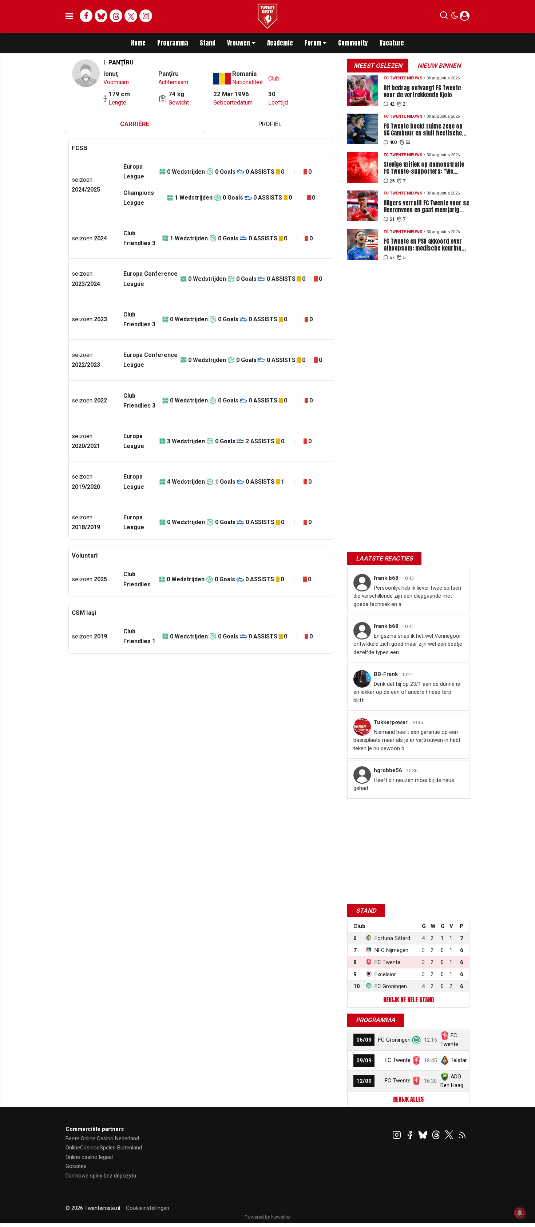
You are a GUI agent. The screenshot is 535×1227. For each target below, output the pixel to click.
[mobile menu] (69, 16)
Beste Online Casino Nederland (102, 1138)
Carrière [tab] (135, 123)
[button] (443, 17)
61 (392, 219)
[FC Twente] (416, 1060)
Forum (313, 43)
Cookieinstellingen (147, 1208)
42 (392, 104)
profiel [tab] (270, 123)
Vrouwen (238, 43)
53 (408, 142)
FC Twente (398, 1060)
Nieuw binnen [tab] (439, 65)
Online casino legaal (89, 1157)
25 (392, 181)
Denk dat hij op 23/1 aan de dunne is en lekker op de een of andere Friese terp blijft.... (406, 692)
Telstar (459, 1060)
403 (393, 142)
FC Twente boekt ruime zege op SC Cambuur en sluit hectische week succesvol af (423, 130)
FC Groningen (394, 1040)
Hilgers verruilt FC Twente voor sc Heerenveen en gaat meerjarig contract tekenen (426, 206)
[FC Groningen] (416, 1040)
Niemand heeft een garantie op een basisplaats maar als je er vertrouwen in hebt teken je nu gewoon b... (406, 740)
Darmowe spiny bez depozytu (101, 1175)
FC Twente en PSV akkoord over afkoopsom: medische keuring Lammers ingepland (423, 245)
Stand (207, 43)
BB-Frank (386, 674)
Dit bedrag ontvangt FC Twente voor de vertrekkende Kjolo (422, 91)
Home (138, 43)
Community (353, 43)
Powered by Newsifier (268, 1217)
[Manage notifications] (520, 1213)
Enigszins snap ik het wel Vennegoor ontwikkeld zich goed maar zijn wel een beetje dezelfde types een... (407, 644)
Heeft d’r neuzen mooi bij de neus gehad (403, 784)
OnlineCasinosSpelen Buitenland (104, 1147)
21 (405, 104)
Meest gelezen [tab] (378, 65)
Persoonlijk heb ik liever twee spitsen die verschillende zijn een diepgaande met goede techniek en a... (407, 596)
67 (392, 257)
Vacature (392, 43)
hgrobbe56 (389, 770)
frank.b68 (387, 578)
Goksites (76, 1166)
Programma (172, 43)
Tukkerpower (391, 722)
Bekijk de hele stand (408, 999)
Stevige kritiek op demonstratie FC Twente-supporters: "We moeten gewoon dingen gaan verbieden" (424, 168)
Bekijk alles (408, 1099)
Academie (280, 43)
